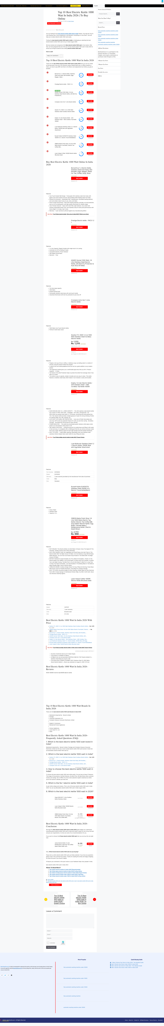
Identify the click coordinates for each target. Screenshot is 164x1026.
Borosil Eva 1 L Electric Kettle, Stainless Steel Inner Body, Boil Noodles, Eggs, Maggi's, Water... (65, 75)
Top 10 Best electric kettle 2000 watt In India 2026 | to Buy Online (80, 899)
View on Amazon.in (55, 884)
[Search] (118, 13)
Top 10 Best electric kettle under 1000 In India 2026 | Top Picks (66, 874)
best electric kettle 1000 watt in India (68, 33)
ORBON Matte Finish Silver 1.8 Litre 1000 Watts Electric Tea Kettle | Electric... (69, 629)
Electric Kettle (75, 5)
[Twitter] (5, 975)
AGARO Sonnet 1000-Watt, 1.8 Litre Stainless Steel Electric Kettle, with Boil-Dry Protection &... (66, 94)
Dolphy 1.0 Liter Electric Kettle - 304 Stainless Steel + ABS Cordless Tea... (68, 639)
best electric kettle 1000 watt (54, 880)
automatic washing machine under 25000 (108, 44)
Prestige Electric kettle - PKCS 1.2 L (64, 84)
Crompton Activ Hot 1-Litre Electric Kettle (65, 102)
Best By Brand (49, 5)
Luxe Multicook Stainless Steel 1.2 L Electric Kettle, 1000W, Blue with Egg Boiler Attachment (66, 128)
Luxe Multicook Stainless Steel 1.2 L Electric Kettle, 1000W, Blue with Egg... (68, 641)
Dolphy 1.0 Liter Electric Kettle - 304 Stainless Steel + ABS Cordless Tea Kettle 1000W (65, 119)
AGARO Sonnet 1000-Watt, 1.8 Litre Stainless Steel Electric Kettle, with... (68, 636)
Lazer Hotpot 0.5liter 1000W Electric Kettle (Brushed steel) (64, 644)
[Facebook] (2, 975)
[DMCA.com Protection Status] (107, 88)
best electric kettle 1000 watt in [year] (69, 880)
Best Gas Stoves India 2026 (7, 5)
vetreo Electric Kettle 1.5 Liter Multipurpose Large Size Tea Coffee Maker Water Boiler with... (64, 844)
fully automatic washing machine (106, 42)
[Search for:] (107, 13)
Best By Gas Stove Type (36, 5)
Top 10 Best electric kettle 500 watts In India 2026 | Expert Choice (59, 899)
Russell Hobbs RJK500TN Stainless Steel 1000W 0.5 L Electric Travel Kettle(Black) (70, 642)
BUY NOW (79, 178)
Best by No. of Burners (21, 5)
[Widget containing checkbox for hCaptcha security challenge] (55, 942)
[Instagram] (8, 975)
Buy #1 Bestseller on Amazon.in (54, 23)
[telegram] (11, 975)
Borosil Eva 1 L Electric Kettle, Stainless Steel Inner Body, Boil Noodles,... (68, 632)
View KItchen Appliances (61, 5)
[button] (162, 1)
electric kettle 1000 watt (51, 882)
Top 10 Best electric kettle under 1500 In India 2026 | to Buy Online (67, 876)
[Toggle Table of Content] (60, 56)
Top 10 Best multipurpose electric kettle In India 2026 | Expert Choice (68, 872)
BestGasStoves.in (5, 966)
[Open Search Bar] (162, 6)
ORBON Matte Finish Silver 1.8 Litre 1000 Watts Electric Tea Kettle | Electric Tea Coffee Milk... (65, 145)
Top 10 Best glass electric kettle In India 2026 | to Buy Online (65, 871)
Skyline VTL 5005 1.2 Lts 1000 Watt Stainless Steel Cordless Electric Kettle (68, 626)
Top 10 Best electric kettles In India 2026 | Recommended (64, 869)
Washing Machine (86, 5)
